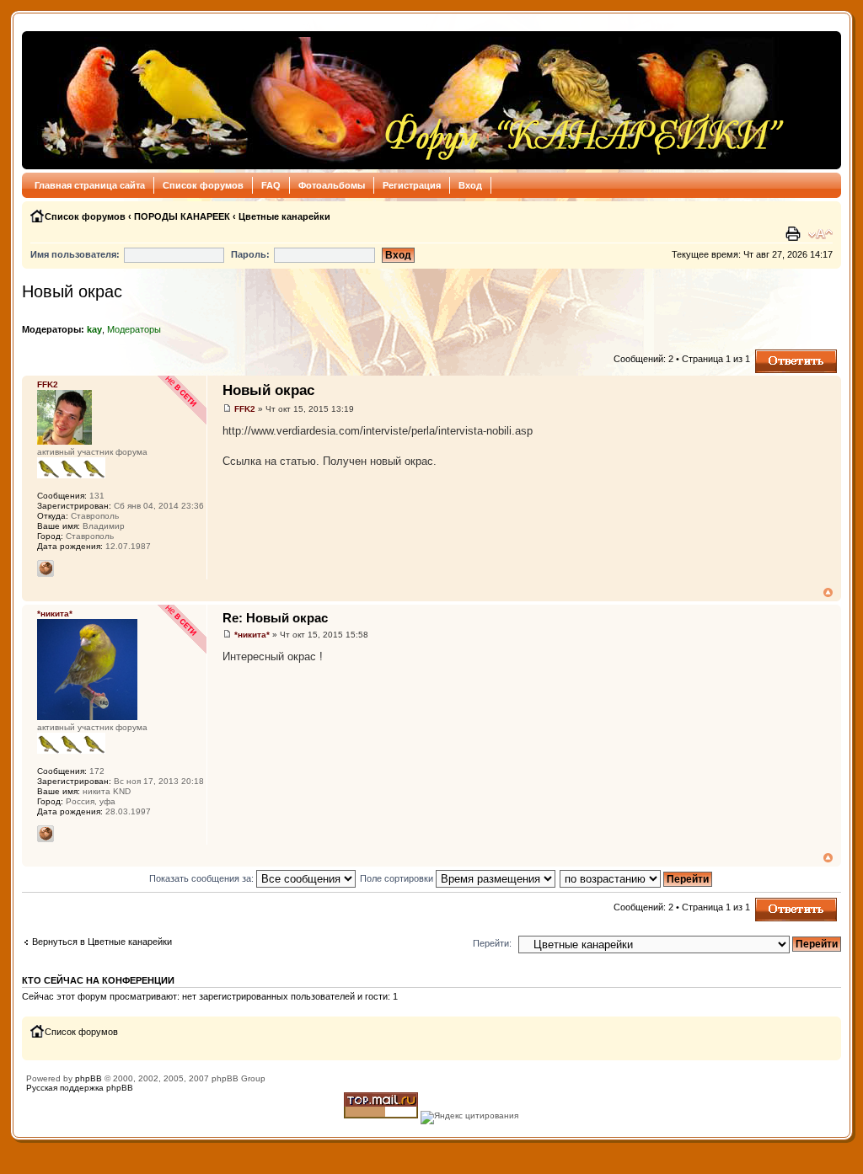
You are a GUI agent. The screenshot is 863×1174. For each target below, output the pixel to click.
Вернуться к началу (828, 592)
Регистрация (412, 185)
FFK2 (244, 409)
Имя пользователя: (75, 254)
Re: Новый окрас (275, 618)
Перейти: (492, 943)
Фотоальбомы (331, 185)
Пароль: (250, 254)
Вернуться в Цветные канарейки (102, 942)
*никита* (252, 634)
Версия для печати (794, 234)
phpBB (88, 1078)
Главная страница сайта (90, 185)
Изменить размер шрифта (820, 234)
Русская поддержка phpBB (79, 1087)
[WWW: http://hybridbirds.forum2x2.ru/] (45, 568)
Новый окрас (72, 291)
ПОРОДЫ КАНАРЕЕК (182, 216)
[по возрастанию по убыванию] (637, 878)
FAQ (271, 185)
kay (94, 329)
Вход (470, 185)
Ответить (775, 355)
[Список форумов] (408, 100)
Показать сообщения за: (202, 878)
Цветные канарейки (284, 216)
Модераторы (134, 329)
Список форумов (203, 185)
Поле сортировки (398, 878)
